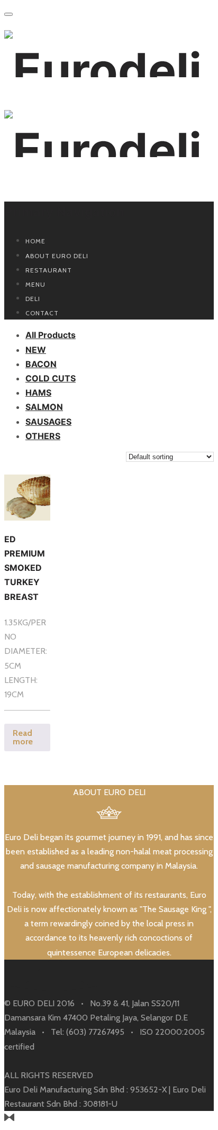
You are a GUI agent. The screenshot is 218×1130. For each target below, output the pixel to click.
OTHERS (42, 436)
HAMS (38, 392)
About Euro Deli (56, 256)
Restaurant (48, 270)
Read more (23, 737)
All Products (50, 335)
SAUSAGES (48, 421)
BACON (41, 364)
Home (35, 241)
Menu (35, 284)
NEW (35, 349)
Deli (32, 299)
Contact (42, 313)
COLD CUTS (50, 378)
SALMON (44, 407)
